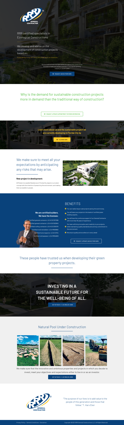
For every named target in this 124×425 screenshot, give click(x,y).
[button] (62, 74)
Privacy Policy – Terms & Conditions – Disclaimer (31, 422)
